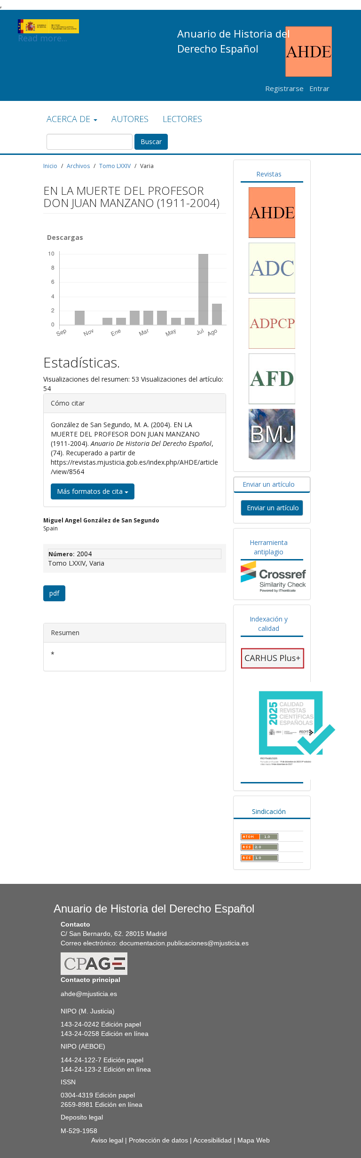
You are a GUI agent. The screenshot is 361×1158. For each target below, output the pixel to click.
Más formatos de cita (91, 491)
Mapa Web (253, 1140)
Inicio (50, 166)
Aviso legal (107, 1140)
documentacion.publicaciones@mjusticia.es (184, 943)
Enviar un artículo (273, 507)
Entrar (319, 88)
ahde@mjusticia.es (89, 993)
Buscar (151, 141)
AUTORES (130, 118)
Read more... (42, 32)
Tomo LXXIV (115, 166)
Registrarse (284, 88)
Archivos (78, 166)
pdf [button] (54, 593)
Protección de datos (158, 1140)
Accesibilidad (212, 1140)
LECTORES (182, 118)
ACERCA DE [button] (70, 118)
